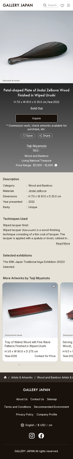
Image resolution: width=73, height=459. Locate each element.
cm (50, 425)
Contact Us (37, 399)
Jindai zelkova (37, 190)
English (30, 425)
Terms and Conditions (17, 406)
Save (53, 287)
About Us (22, 399)
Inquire (36, 118)
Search (52, 5)
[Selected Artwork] (36, 47)
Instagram (32, 436)
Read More (63, 243)
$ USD (41, 425)
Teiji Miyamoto (36, 146)
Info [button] (55, 165)
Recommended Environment (51, 406)
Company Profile (46, 414)
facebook (41, 436)
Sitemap (52, 399)
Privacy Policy (25, 414)
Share (46, 135)
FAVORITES (63, 6)
